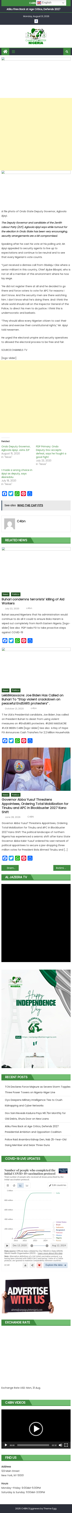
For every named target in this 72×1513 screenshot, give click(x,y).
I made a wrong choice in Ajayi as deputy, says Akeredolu (16, 473)
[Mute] (60, 1445)
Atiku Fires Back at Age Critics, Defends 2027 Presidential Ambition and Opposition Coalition (33, 1129)
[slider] (33, 1445)
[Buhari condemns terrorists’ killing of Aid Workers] (36, 568)
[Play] (6, 1445)
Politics (15, 594)
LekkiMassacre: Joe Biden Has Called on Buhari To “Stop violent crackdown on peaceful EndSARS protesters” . (32, 699)
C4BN (30, 816)
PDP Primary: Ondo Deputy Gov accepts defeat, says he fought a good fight (51, 452)
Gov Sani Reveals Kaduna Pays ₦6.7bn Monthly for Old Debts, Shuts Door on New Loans (35, 1116)
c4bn (21, 521)
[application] (36, 1428)
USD (22, 1388)
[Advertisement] (36, 134)
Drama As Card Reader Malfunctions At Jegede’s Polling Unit (13, 868)
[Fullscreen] (66, 1445)
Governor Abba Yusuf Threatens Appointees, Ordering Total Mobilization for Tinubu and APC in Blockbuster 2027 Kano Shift (35, 805)
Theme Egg (50, 1508)
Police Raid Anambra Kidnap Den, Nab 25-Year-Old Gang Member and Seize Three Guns (35, 1142)
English (46, 2)
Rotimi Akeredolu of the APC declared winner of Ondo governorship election (63, 868)
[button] (36, 1429)
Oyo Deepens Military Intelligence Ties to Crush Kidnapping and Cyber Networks (33, 1102)
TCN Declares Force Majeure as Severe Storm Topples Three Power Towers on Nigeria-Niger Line (37, 1089)
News (5, 594)
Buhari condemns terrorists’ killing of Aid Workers (33, 601)
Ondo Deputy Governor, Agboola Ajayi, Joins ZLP (15, 448)
